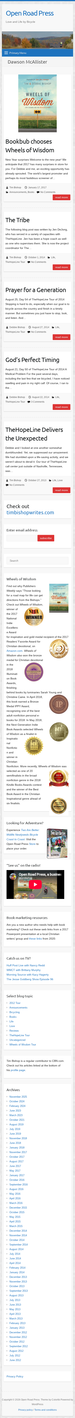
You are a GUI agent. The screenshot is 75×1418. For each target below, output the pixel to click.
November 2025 (18, 1096)
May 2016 (14, 1193)
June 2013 (15, 1304)
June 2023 (15, 1110)
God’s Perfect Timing (32, 359)
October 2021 (16, 1119)
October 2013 (16, 1286)
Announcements (18, 192)
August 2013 (16, 1295)
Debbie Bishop (17, 327)
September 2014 (18, 1244)
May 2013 (14, 1309)
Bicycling (14, 1012)
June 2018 (15, 1143)
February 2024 (17, 1106)
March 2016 (15, 1203)
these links (35, 938)
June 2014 (15, 1258)
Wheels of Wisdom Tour (22, 1044)
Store (32, 843)
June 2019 (15, 1133)
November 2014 (18, 1235)
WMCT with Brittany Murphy (24, 970)
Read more (61, 197)
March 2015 (15, 1226)
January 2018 (16, 1147)
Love (60, 480)
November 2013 (18, 1281)
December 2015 (18, 1207)
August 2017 (16, 1161)
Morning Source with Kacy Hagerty (28, 974)
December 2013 (18, 1277)
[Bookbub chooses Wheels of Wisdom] (37, 103)
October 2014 (16, 1240)
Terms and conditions (45, 1410)
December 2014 (18, 1230)
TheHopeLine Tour (15, 262)
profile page (18, 1070)
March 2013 (15, 1318)
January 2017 (16, 1175)
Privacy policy (25, 1410)
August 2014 (16, 1249)
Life (53, 257)
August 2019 (16, 1124)
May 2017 (14, 1170)
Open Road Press (29, 13)
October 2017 (16, 1156)
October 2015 (16, 1212)
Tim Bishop (15, 187)
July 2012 (14, 1355)
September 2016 (18, 1184)
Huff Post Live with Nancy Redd (26, 965)
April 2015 (15, 1221)
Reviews (14, 1030)
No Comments (47, 192)
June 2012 (15, 1360)
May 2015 (14, 1216)
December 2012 (18, 1332)
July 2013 (14, 1300)
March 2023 (15, 1115)
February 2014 (17, 1267)
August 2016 (16, 1189)
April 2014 (15, 1263)
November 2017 (18, 1152)
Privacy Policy (15, 1376)
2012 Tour (14, 1003)
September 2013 (18, 1290)
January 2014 (16, 1272)
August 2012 (16, 1350)
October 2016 (16, 1179)
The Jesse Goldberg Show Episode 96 (30, 979)
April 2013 (15, 1313)
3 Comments (37, 401)
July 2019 (14, 1129)
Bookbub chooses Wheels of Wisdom (29, 145)
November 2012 (18, 1337)
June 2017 (15, 1166)
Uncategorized (17, 1040)
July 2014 (14, 1253)
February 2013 (17, 1323)
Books (31, 192)
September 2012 (18, 1346)
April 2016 (15, 1198)
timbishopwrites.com (30, 512)
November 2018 (18, 1138)
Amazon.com (14, 650)
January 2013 (16, 1327)
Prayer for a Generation (35, 289)
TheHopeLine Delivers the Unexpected (34, 434)
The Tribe (17, 220)
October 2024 (16, 1101)
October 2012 (16, 1341)
